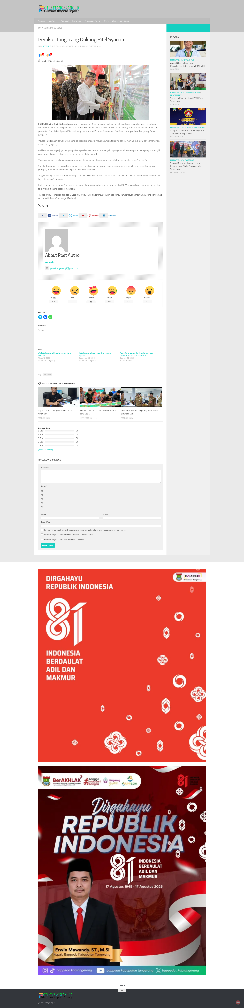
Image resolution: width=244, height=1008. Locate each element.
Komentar (46, 467)
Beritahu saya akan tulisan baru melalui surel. (64, 539)
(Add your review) (45, 449)
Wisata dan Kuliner (93, 21)
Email (106, 514)
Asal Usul (65, 21)
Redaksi (122, 986)
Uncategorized (176, 95)
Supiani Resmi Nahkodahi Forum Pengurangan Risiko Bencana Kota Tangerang (185, 166)
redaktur (47, 46)
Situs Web (45, 522)
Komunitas (76, 21)
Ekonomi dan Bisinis (120, 21)
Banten (52, 21)
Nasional (41, 21)
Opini (106, 21)
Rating (44, 486)
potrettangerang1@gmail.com (64, 268)
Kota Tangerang (46, 28)
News (59, 28)
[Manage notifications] (238, 1002)
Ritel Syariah (47, 375)
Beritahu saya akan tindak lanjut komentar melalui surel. (69, 534)
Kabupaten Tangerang (179, 128)
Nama (44, 514)
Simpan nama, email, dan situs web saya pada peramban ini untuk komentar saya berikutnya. (85, 530)
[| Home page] (59, 9)
